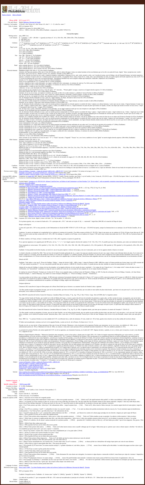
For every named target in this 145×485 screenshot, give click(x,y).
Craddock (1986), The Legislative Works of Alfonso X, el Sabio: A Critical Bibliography (52, 205)
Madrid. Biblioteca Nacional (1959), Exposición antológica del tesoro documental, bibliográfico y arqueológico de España (62, 210)
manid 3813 (31, 176)
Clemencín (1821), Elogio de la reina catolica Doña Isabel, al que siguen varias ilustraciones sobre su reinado (58, 214)
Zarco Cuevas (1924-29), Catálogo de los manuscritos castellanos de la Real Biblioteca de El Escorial (56, 213)
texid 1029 (22, 388)
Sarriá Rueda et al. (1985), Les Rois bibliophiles (41, 192)
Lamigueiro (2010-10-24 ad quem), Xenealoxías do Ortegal (35, 186)
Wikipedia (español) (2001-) (27, 202)
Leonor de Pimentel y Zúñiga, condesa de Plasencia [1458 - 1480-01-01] (39, 362)
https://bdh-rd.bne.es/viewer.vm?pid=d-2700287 (32, 373)
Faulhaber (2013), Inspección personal (35, 184)
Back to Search (6, 15)
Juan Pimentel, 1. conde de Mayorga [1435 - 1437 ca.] (34, 365)
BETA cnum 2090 (25, 384)
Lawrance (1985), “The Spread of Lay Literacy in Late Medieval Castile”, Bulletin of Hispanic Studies (48, 206)
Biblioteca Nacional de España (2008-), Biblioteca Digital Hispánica (48, 216)
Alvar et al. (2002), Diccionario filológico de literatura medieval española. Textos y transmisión (46, 200)
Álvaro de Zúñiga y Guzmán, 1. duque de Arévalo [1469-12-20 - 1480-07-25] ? (41, 171)
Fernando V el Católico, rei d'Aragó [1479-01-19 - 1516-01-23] (37, 172)
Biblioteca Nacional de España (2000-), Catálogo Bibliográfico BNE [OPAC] (49, 189)
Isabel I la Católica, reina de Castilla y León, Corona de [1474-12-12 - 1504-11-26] (42, 174)
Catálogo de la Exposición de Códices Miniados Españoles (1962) (46, 197)
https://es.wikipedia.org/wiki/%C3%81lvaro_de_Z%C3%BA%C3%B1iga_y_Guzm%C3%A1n (45, 375)
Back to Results (16, 15)
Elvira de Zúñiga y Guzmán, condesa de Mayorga (33, 363)
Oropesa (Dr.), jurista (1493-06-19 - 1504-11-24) (33, 368)
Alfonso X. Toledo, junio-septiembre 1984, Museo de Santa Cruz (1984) (48, 194)
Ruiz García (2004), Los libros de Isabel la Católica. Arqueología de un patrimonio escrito (53, 188)
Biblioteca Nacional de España (31, 22)
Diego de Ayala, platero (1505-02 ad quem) (31, 367)
